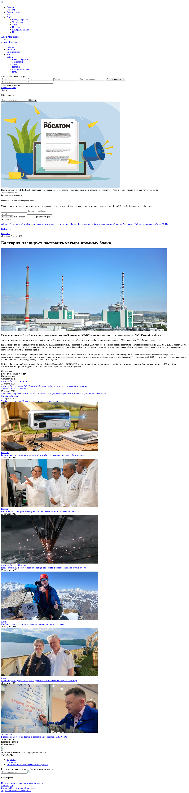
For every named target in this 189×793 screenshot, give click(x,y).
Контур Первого (20, 20)
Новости (11, 10)
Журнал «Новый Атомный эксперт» (18, 788)
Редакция (11, 759)
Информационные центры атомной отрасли (22, 783)
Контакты (11, 762)
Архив (4, 37)
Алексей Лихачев (9, 565)
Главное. (23, 389)
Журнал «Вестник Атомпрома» (16, 790)
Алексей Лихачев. (9, 381)
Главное (10, 7)
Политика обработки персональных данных (27, 764)
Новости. (5, 233)
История (16, 27)
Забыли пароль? (8, 87)
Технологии (18, 22)
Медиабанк (13, 37)
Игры (14, 32)
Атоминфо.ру (7, 785)
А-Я (9, 15)
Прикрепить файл (43, 217)
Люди (15, 24)
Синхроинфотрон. (9, 396)
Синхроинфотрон (20, 29)
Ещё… (10, 17)
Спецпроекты (13, 12)
